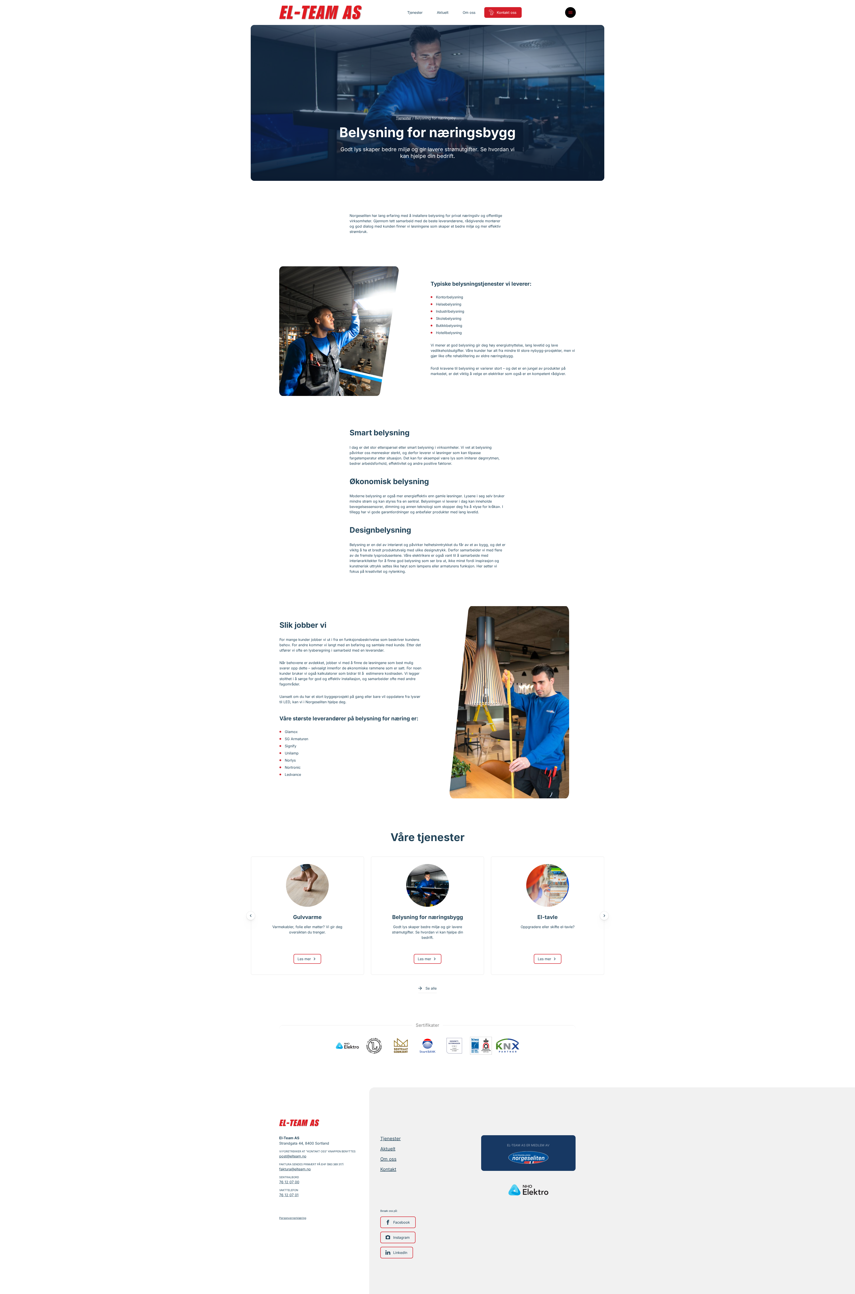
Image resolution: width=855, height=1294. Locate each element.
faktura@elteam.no (295, 1169)
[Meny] (570, 12)
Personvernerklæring (292, 1218)
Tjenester (403, 118)
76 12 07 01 (289, 1195)
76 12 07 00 (289, 1182)
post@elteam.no (292, 1156)
